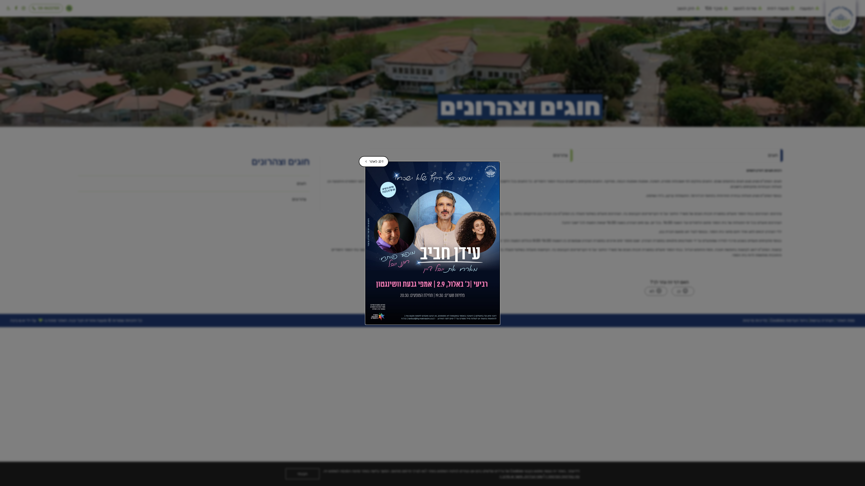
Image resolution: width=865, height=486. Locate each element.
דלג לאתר (373, 160)
